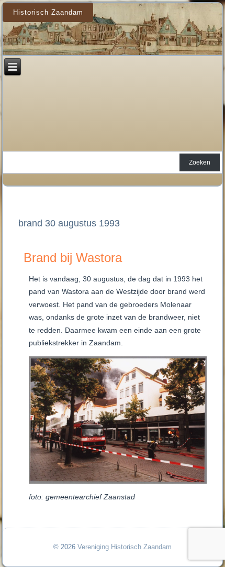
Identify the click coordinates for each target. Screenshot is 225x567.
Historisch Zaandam (48, 12)
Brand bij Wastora (73, 257)
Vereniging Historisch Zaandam (124, 547)
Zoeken (199, 162)
